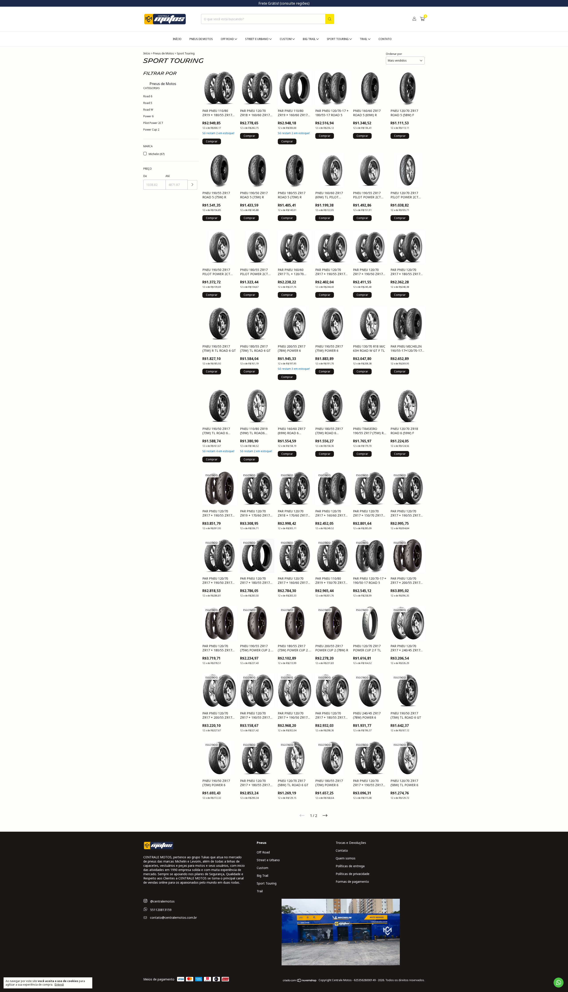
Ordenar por (394, 54)
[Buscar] (329, 19)
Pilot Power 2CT (153, 123)
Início (177, 39)
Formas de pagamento (352, 881)
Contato (385, 39)
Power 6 (148, 116)
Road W (148, 109)
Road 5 (147, 103)
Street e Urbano (268, 860)
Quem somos (345, 858)
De (145, 176)
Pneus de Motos (201, 39)
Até (168, 176)
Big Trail (262, 875)
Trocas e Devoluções (351, 843)
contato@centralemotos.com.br (173, 917)
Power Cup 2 (151, 129)
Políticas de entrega (350, 866)
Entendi (59, 984)
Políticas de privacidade (352, 874)
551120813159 (160, 910)
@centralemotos (162, 901)
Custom (262, 868)
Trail (260, 891)
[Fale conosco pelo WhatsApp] (559, 983)
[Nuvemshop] (300, 981)
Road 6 (147, 96)
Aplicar (192, 185)
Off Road (263, 852)
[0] (422, 19)
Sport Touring (266, 883)
